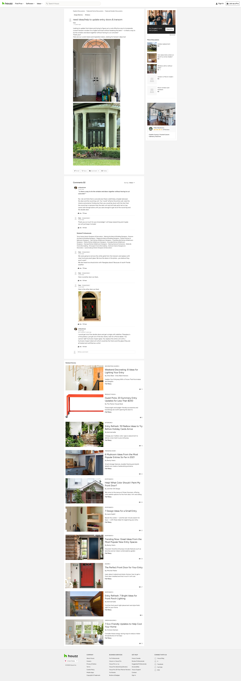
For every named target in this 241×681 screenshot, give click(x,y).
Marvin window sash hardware (163, 88)
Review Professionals (138, 661)
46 (142, 502)
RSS (158, 670)
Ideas (39, 4)
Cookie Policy (91, 669)
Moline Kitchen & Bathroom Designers (95, 242)
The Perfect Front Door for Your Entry (124, 567)
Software (29, 4)
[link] (164, 130)
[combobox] (73, 3)
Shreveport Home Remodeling (98, 246)
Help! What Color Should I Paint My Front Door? (122, 484)
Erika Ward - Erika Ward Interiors (117, 376)
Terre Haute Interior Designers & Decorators (90, 236)
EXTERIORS (108, 422)
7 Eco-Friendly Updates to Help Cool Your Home (123, 625)
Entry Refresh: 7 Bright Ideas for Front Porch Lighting (121, 597)
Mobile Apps (90, 672)
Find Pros (18, 4)
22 (142, 474)
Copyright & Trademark (93, 675)
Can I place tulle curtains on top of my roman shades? (166, 56)
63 (142, 530)
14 (142, 446)
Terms (88, 667)
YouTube (159, 667)
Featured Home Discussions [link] (95, 11)
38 (142, 559)
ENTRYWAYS (109, 479)
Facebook (160, 664)
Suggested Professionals (139, 664)
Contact (134, 672)
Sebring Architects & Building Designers (115, 236)
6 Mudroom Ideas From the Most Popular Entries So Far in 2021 (121, 456)
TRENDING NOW (110, 451)
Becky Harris (111, 460)
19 (142, 643)
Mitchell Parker (112, 570)
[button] (129, 182)
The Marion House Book (115, 404)
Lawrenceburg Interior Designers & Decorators (98, 248)
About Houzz (90, 658)
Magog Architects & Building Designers (107, 238)
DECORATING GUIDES (112, 366)
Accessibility (135, 667)
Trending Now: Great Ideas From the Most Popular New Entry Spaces (123, 540)
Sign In (134, 675)
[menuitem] (19, 3)
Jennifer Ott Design (113, 489)
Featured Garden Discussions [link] (113, 11)
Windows (87, 15)
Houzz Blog (160, 658)
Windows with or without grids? (165, 67)
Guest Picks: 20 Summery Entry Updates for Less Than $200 (121, 399)
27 (142, 587)
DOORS (107, 564)
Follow (105, 171)
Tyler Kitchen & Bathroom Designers (100, 240)
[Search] (47, 3)
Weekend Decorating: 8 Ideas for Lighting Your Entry (121, 371)
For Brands (112, 672)
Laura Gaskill (111, 514)
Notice (94, 664)
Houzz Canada (136, 658)
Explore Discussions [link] (79, 11)
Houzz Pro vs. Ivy (114, 664)
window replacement (164, 44)
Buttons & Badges (114, 675)
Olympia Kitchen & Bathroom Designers (95, 244)
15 (142, 389)
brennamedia (111, 432)
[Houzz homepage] (7, 3)
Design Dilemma (78, 15)
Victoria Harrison (112, 630)
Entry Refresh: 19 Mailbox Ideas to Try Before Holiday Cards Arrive (124, 427)
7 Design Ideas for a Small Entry (121, 511)
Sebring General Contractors (116, 244)
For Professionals (114, 658)
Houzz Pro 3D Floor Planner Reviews (120, 669)
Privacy (89, 664)
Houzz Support (136, 669)
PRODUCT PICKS (110, 394)
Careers (89, 661)
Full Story (108, 384)
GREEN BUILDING (110, 620)
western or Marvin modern (165, 77)
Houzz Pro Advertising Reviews (118, 667)
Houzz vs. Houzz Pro (115, 661)
